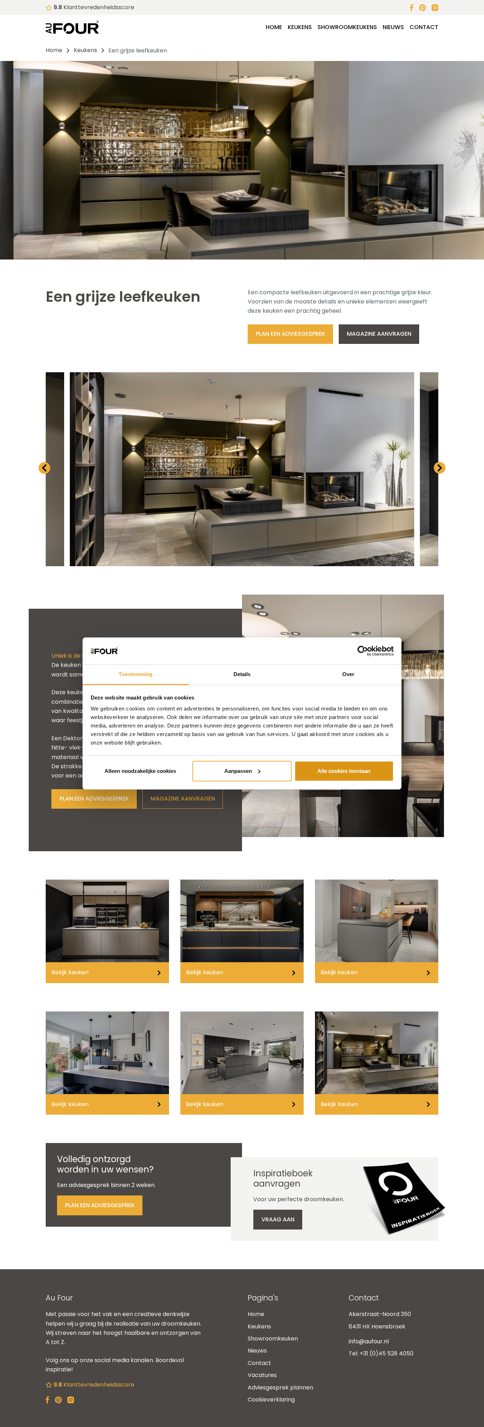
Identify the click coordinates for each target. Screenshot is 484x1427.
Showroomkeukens (347, 27)
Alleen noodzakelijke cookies (140, 771)
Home (274, 27)
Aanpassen (238, 771)
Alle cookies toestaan (343, 771)
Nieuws (393, 27)
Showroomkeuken (273, 1338)
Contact (424, 27)
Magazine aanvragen (379, 334)
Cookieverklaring (271, 1399)
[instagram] (435, 7)
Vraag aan (277, 1219)
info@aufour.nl (369, 1341)
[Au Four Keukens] (72, 27)
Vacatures (262, 1375)
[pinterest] (422, 7)
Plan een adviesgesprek (290, 334)
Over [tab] (348, 674)
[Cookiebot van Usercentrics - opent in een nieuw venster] (363, 651)
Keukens (300, 27)
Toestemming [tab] (135, 674)
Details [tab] (242, 674)
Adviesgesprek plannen (280, 1387)
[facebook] (411, 7)
